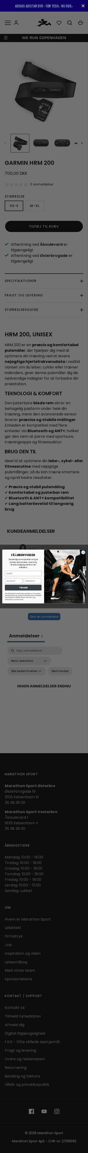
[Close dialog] (83, 552)
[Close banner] (83, 6)
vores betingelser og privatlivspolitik (20, 598)
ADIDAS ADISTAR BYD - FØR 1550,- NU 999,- (44, 5)
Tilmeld (23, 587)
